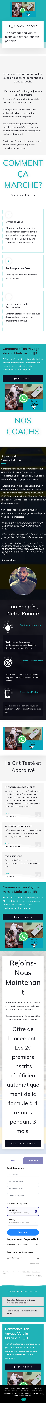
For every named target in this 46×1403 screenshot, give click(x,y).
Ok (24, 1399)
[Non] (43, 1394)
